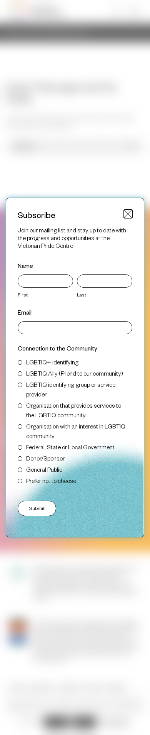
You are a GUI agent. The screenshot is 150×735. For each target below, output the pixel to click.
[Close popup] (128, 214)
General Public (44, 469)
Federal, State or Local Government (70, 446)
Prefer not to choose (51, 480)
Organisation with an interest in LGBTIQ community (75, 430)
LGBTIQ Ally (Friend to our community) (74, 373)
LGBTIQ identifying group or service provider (70, 389)
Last (81, 294)
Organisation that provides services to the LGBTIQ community (73, 409)
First (23, 294)
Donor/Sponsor (45, 458)
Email (25, 312)
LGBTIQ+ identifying (52, 362)
